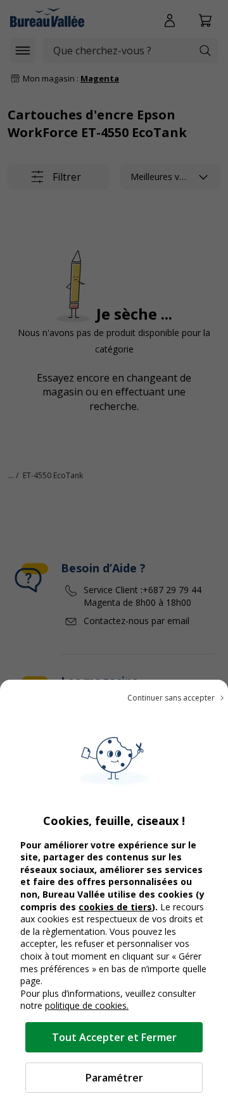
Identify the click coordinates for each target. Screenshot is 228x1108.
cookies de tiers (115, 907)
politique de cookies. (87, 1005)
